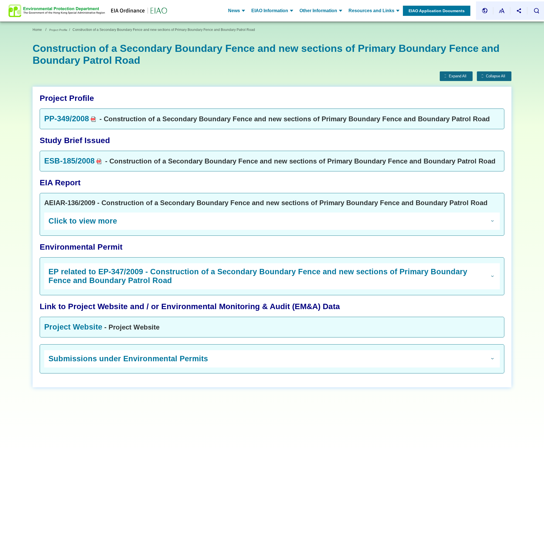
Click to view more (82, 221)
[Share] (518, 10)
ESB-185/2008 (69, 161)
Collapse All (495, 76)
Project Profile (58, 29)
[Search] (536, 10)
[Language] (484, 10)
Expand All (457, 76)
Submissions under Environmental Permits (128, 358)
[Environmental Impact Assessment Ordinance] (136, 10)
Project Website (73, 327)
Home (37, 30)
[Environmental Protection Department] (56, 10)
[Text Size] (501, 10)
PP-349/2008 (66, 118)
